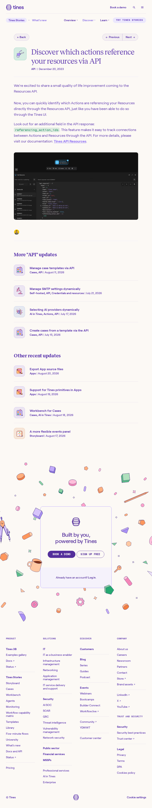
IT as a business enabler (57, 654)
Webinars (86, 693)
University (12, 739)
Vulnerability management (51, 730)
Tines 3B (11, 649)
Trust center (125, 738)
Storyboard (13, 683)
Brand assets (126, 684)
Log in (92, 577)
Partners (122, 666)
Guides (84, 671)
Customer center (90, 738)
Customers (87, 649)
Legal (120, 749)
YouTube (123, 706)
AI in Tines (49, 776)
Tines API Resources (70, 141)
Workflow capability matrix (18, 714)
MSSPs (47, 760)
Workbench (13, 694)
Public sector (51, 748)
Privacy (121, 754)
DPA (119, 766)
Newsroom (124, 660)
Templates (12, 721)
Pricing (10, 767)
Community (88, 721)
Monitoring (12, 706)
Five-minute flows (17, 733)
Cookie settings (136, 797)
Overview (70, 20)
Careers (122, 654)
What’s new (39, 20)
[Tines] (15, 7)
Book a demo (118, 7)
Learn (103, 20)
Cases (10, 688)
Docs (10, 660)
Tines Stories (16, 20)
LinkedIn (123, 694)
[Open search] (134, 7)
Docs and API (14, 751)
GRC (46, 716)
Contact (122, 672)
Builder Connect (90, 705)
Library (10, 727)
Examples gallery (16, 654)
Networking (50, 670)
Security (48, 699)
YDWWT (85, 727)
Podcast (85, 677)
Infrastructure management (51, 662)
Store (121, 678)
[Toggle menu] (142, 7)
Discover (88, 20)
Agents (10, 700)
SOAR (46, 710)
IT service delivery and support (54, 687)
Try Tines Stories (129, 20)
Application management (51, 677)
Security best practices (131, 732)
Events (84, 687)
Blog (83, 659)
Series (84, 665)
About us (122, 649)
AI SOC (47, 705)
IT (44, 649)
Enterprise (49, 782)
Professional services (56, 770)
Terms (121, 760)
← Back (21, 37)
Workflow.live (89, 711)
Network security (54, 737)
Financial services (54, 754)
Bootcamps (87, 699)
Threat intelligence (54, 722)
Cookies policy (126, 772)
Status (11, 666)
